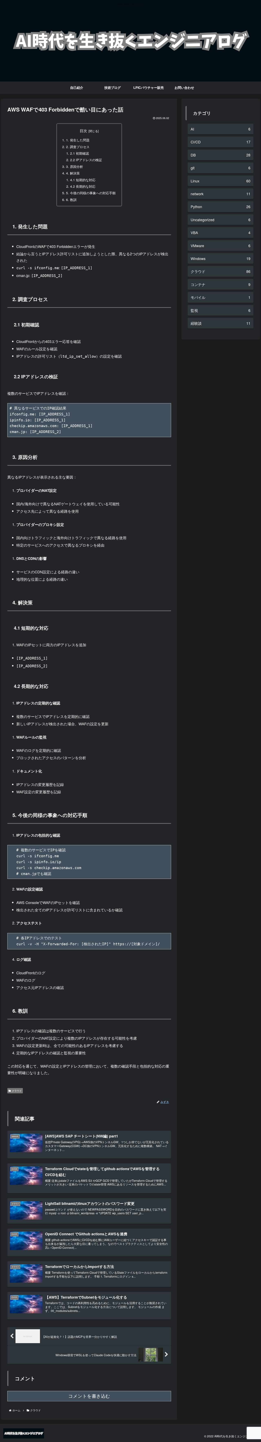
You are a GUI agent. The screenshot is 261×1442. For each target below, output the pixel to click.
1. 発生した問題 (78, 139)
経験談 (221, 323)
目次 (83, 130)
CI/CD (221, 141)
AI (221, 129)
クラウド (17, 1090)
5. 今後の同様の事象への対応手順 (91, 192)
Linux (221, 180)
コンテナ (221, 284)
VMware (221, 245)
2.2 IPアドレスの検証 (86, 159)
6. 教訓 (71, 199)
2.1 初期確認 (79, 153)
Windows (221, 258)
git (221, 167)
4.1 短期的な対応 (82, 179)
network (221, 193)
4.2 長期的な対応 (82, 186)
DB (221, 154)
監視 (221, 310)
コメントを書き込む (89, 1396)
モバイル (221, 297)
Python (221, 206)
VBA (221, 232)
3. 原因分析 (74, 166)
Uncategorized (221, 219)
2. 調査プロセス (78, 146)
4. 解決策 (73, 173)
